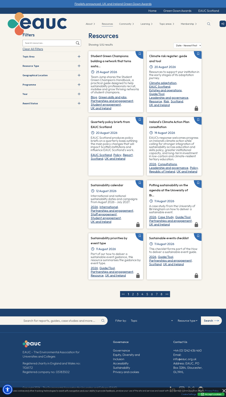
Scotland (177, 101)
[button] (7, 389)
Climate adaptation (162, 83)
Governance (121, 350)
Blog (94, 97)
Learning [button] (145, 23)
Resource (155, 101)
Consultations (167, 164)
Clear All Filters (33, 49)
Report (128, 155)
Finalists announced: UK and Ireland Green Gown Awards (113, 4)
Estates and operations (165, 90)
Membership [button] (187, 23)
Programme (29, 84)
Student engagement (106, 104)
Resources (107, 23)
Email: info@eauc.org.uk (184, 357)
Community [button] (125, 23)
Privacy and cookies (126, 372)
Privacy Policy (211, 390)
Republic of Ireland (162, 171)
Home (152, 11)
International (108, 207)
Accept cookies (212, 394)
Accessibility (121, 363)
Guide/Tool (156, 94)
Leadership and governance (168, 97)
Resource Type (31, 65)
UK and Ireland (101, 108)
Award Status (30, 103)
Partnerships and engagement (112, 101)
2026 (152, 164)
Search (208, 320)
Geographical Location (35, 75)
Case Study (166, 217)
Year (25, 93)
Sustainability (121, 368)
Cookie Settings (188, 394)
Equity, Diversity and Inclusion (126, 357)
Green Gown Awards (177, 11)
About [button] (89, 23)
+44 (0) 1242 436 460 (187, 350)
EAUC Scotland (208, 11)
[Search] (77, 43)
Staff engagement (104, 214)
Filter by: (120, 320)
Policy (117, 155)
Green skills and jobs (113, 97)
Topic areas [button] (165, 23)
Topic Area (28, 56)
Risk (166, 101)
